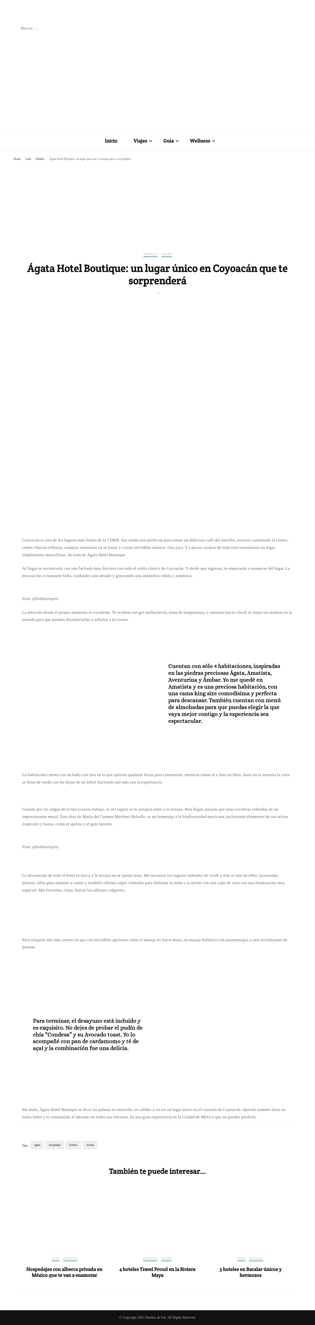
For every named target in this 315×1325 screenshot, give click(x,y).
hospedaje (55, 1145)
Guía (168, 141)
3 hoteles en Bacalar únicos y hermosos (251, 1272)
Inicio (111, 141)
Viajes (140, 141)
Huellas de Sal (156, 1317)
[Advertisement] (157, 199)
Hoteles (150, 254)
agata (37, 1145)
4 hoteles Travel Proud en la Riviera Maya (157, 1272)
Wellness (200, 141)
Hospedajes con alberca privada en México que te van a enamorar (64, 1272)
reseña (90, 1145)
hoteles (73, 1145)
